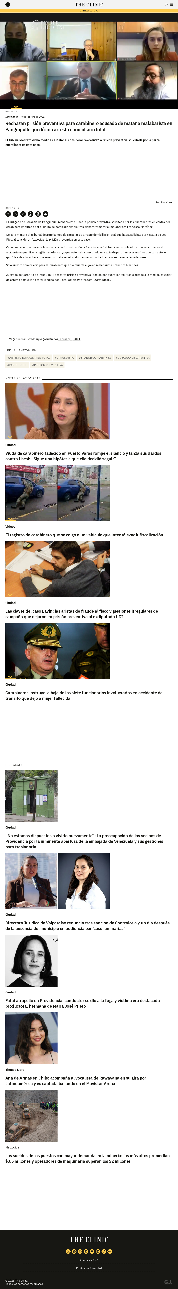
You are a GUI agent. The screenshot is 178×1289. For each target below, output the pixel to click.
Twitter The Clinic (68, 1251)
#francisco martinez (95, 357)
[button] (8, 214)
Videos (10, 526)
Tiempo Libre (15, 1070)
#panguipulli (17, 365)
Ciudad (10, 445)
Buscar (166, 4)
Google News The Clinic (109, 1251)
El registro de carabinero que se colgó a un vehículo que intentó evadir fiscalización (84, 535)
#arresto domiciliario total (28, 357)
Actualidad (11, 117)
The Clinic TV (92, 1251)
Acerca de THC (89, 1260)
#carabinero (64, 357)
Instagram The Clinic (80, 1251)
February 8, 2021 (69, 339)
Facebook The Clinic (74, 1251)
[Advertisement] (89, 309)
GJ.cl (168, 1283)
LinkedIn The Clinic (98, 1251)
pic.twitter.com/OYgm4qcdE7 (92, 280)
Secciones (171, 4)
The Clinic (167, 202)
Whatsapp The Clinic (86, 1251)
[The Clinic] (10, 4)
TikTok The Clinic (104, 1251)
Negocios (12, 1147)
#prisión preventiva (47, 365)
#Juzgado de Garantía (132, 357)
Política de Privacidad (89, 1268)
